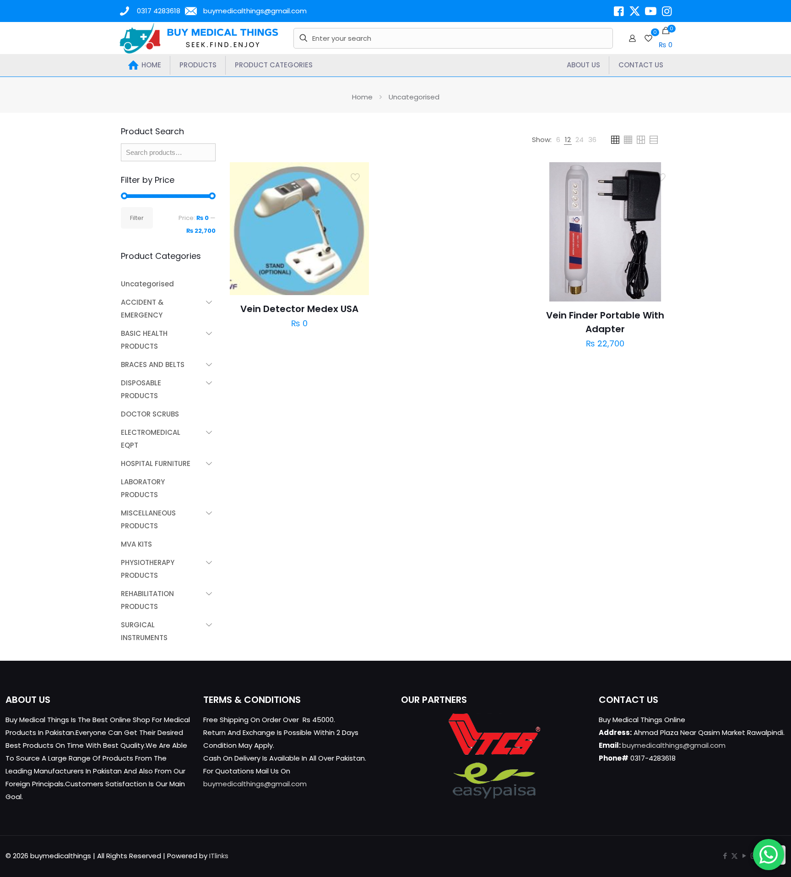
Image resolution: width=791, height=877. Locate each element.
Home (362, 97)
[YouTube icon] (744, 856)
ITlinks (218, 856)
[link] (558, 139)
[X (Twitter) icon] (734, 856)
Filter (137, 218)
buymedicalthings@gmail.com (255, 11)
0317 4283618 (158, 11)
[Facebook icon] (724, 856)
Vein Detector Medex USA (299, 308)
